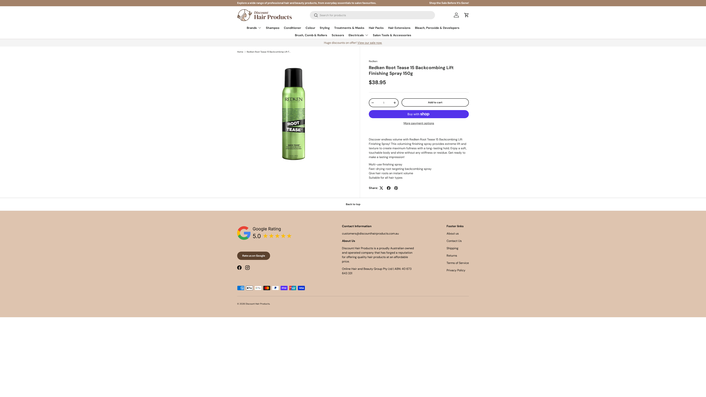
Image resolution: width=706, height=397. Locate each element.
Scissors (338, 35)
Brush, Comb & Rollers (311, 35)
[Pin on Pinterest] (396, 188)
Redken (373, 61)
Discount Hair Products (258, 303)
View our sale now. (369, 43)
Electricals (356, 35)
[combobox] (372, 15)
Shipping (452, 248)
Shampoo (272, 28)
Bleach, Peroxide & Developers (437, 28)
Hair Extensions (399, 28)
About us (453, 233)
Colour (310, 28)
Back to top (353, 204)
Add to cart (435, 102)
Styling (325, 28)
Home (240, 52)
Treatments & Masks (349, 28)
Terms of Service (458, 263)
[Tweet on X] (381, 188)
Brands (252, 28)
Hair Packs (376, 28)
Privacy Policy (456, 270)
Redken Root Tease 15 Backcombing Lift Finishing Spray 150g (269, 52)
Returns (452, 255)
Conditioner (292, 28)
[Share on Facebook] (388, 188)
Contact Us (454, 241)
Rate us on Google (253, 255)
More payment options (419, 123)
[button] (467, 15)
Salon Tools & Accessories (392, 35)
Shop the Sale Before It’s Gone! (449, 3)
